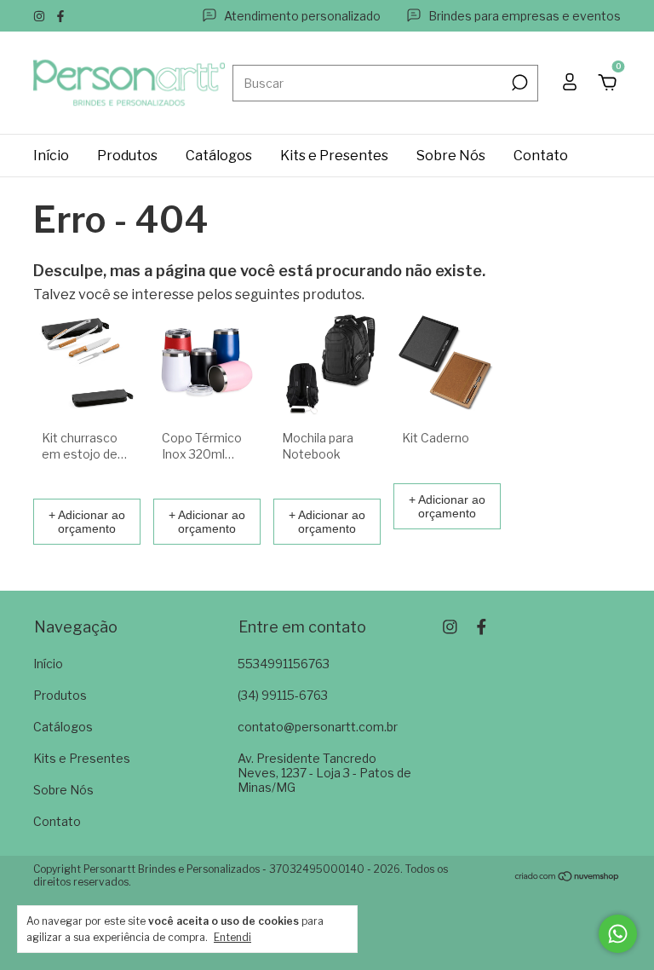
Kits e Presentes (334, 155)
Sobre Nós (450, 155)
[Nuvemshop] (567, 877)
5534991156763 (284, 663)
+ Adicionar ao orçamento (87, 521)
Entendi (232, 937)
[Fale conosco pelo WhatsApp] (618, 934)
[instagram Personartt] (40, 16)
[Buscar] (518, 83)
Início (51, 155)
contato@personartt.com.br (318, 726)
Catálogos (219, 155)
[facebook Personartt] (60, 16)
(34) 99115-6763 (283, 695)
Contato (540, 155)
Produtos (127, 155)
